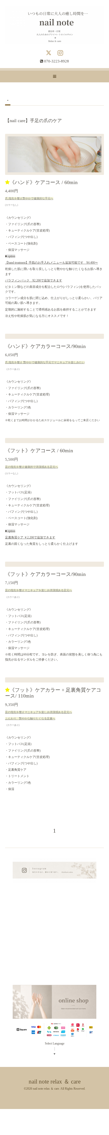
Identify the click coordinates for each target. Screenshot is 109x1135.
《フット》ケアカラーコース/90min (45, 574)
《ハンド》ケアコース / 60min (44, 182)
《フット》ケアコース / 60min (39, 450)
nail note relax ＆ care (55, 1081)
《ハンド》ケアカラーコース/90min (45, 346)
